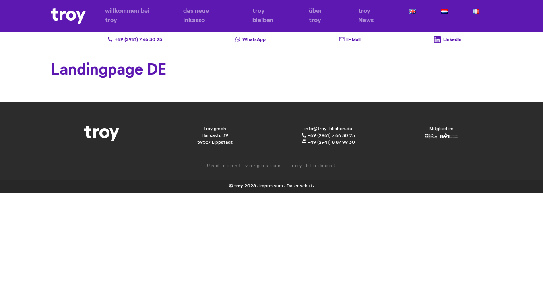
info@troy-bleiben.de (328, 129)
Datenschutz (300, 186)
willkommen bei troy (127, 16)
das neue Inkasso (196, 16)
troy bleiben (262, 16)
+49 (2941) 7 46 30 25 (330, 135)
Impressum (271, 186)
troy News (366, 16)
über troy (315, 16)
